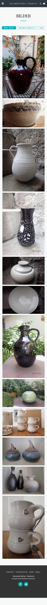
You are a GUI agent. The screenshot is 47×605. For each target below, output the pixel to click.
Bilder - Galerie (9, 28)
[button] (3, 3)
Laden (42, 28)
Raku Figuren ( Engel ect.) (27, 28)
